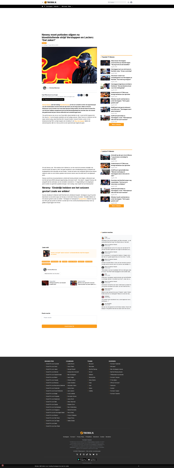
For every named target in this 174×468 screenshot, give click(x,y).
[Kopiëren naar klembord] (87, 95)
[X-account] (77, 454)
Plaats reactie (69, 326)
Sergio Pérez (83, 198)
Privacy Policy (80, 436)
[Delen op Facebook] (79, 95)
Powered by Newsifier (87, 463)
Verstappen (49, 6)
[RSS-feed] (90, 454)
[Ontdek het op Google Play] (82, 459)
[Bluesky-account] (93, 454)
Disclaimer (108, 436)
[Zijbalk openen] (42, 2)
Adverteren (96, 436)
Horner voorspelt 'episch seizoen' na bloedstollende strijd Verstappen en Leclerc (70, 253)
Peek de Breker (109, 288)
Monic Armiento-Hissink (111, 244)
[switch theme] (128, 2)
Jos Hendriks (108, 303)
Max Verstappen (79, 121)
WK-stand (64, 6)
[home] (42, 6)
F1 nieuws (65, 261)
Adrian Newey (46, 104)
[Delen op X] (81, 95)
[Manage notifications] (3, 465)
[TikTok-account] (87, 454)
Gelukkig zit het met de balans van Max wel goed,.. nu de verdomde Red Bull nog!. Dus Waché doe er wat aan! (116, 241)
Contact (102, 436)
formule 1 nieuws (72, 261)
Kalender (56, 6)
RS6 (106, 274)
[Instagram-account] (84, 454)
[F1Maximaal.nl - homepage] (50, 2)
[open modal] (131, 2)
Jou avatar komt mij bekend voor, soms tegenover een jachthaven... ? (116, 300)
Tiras (106, 237)
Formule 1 (44, 43)
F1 (44, 6)
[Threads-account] (97, 454)
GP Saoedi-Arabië (46, 264)
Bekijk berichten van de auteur (52, 273)
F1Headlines (89, 436)
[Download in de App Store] (92, 459)
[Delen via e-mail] (84, 95)
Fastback (107, 296)
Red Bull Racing (65, 104)
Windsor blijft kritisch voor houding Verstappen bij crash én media (52, 466)
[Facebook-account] (80, 454)
